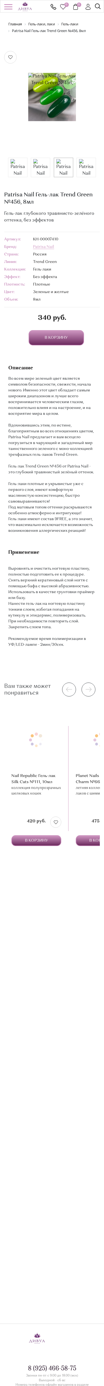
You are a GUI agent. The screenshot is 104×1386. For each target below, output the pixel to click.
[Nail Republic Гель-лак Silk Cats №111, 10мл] (36, 740)
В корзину (36, 840)
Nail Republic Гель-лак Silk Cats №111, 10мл (33, 779)
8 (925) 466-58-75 (53, 6)
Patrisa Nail (43, 247)
